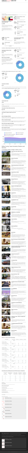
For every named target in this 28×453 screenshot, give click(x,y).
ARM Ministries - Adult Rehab (15, 212)
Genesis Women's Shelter (15, 172)
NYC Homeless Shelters (7, 410)
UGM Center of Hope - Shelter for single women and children (18, 317)
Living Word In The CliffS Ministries (16, 302)
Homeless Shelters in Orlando (8, 407)
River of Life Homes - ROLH (15, 274)
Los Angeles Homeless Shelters (8, 416)
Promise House (13, 192)
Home (2, 13)
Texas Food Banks (4, 383)
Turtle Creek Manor (14, 219)
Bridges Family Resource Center (16, 267)
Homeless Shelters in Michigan (8, 442)
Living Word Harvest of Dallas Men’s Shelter (17, 281)
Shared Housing (13, 206)
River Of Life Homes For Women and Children (18, 239)
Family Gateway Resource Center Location (17, 165)
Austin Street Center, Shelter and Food (17, 151)
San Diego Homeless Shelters (8, 413)
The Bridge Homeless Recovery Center (17, 323)
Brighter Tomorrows (14, 309)
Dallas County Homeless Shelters (5, 385)
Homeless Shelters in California (8, 445)
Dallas (5, 13)
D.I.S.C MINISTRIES (14, 288)
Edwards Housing (13, 330)
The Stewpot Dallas (14, 260)
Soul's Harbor (13, 232)
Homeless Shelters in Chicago (8, 439)
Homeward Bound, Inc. (14, 179)
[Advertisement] (14, 7)
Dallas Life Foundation (14, 158)
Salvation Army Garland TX (15, 253)
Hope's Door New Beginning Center (16, 185)
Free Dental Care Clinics (4, 387)
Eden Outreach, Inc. (14, 295)
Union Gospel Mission (14, 226)
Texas (3, 13)
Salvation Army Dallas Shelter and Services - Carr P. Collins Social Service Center (18, 247)
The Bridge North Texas (14, 199)
